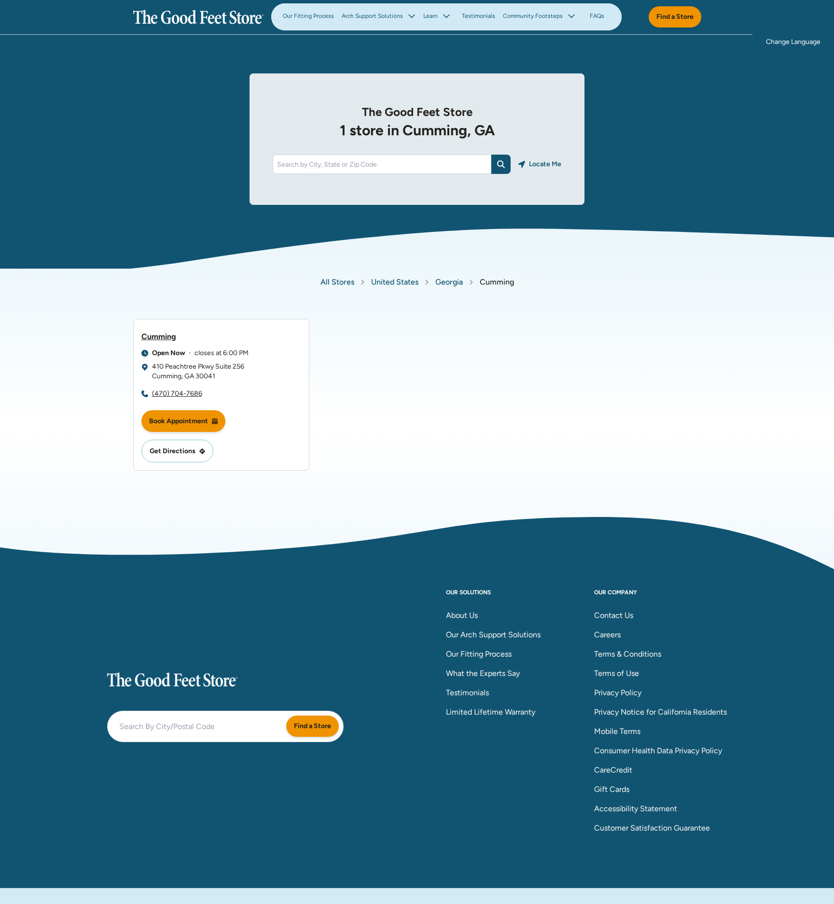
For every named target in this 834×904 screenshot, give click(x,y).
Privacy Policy (617, 692)
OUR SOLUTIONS (468, 592)
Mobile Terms (617, 731)
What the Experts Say (483, 673)
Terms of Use (616, 673)
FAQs (597, 16)
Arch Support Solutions (372, 16)
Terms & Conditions (627, 654)
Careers (607, 634)
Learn (430, 16)
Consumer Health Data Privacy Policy (658, 750)
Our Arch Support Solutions (493, 634)
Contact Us (613, 615)
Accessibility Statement (635, 808)
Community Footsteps (533, 16)
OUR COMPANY (615, 592)
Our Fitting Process (308, 16)
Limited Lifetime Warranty (490, 712)
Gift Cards (611, 789)
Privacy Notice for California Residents (660, 712)
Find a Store (675, 17)
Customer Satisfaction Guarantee (652, 827)
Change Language (793, 42)
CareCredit (613, 770)
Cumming (158, 336)
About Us (462, 615)
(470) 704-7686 (177, 393)
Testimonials (478, 16)
